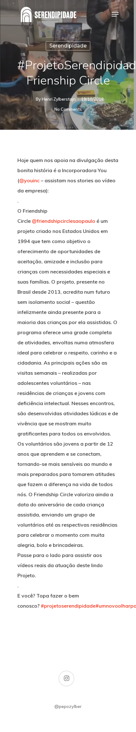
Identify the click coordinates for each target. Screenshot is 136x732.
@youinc (29, 180)
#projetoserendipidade (68, 606)
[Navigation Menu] (115, 14)
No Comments (68, 109)
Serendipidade (68, 46)
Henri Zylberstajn (59, 99)
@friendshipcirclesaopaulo (63, 221)
